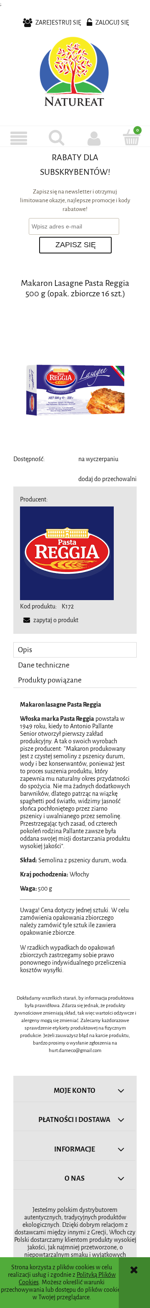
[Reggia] (67, 553)
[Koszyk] (131, 137)
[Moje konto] (93, 138)
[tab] (75, 650)
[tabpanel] (75, 837)
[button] (19, 138)
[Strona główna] (75, 73)
